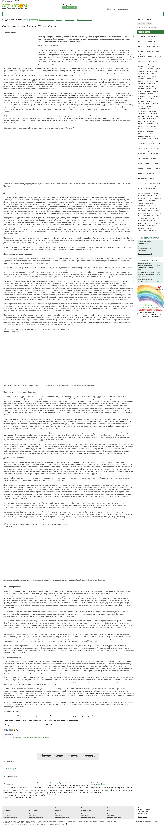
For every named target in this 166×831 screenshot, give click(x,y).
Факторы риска (111, 807)
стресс (149, 64)
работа (153, 76)
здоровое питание (153, 153)
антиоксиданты (142, 208)
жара (139, 44)
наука (139, 99)
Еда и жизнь (6, 807)
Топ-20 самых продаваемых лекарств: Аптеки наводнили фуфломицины (146, 274)
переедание (147, 213)
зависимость (149, 54)
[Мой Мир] (14, 729)
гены (139, 39)
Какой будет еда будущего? (57, 783)
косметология (150, 201)
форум (140, 223)
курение (147, 46)
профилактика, (32, 100)
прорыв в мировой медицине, (115, 73)
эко (159, 218)
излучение (155, 163)
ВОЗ (153, 86)
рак (139, 76)
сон (139, 118)
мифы (155, 156)
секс (157, 51)
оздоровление (142, 143)
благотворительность (144, 193)
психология (149, 69)
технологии (141, 153)
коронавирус (142, 230)
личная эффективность (145, 196)
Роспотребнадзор (149, 41)
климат (151, 66)
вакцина (155, 91)
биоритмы (147, 91)
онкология (141, 131)
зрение (140, 126)
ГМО (150, 138)
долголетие (151, 36)
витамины (150, 131)
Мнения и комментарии (84, 20)
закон (150, 108)
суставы (155, 151)
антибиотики (155, 148)
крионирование (149, 216)
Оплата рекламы (142, 817)
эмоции (145, 158)
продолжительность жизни (146, 136)
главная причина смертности (74, 204)
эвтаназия (150, 173)
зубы (155, 213)
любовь (140, 46)
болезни (156, 96)
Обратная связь (142, 813)
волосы (140, 183)
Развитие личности (86, 812)
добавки (153, 126)
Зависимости (111, 812)
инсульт (145, 44)
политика (154, 158)
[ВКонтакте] (7, 729)
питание (155, 61)
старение (141, 81)
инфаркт (154, 44)
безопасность (153, 113)
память (148, 89)
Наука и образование (46, 20)
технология (141, 116)
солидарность (142, 218)
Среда (109, 810)
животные (147, 223)
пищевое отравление (151, 49)
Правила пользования (144, 809)
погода (140, 163)
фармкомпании (155, 183)
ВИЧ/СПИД (152, 84)
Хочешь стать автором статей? (90, 755)
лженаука (151, 141)
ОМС (145, 99)
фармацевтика (152, 118)
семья (148, 86)
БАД (155, 89)
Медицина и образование (62, 807)
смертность (156, 46)
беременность (142, 166)
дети (139, 41)
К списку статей (10, 761)
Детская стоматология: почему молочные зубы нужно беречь (144, 248)
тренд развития (29, 93)
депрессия (141, 64)
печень (149, 116)
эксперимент (142, 108)
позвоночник (142, 211)
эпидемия (141, 89)
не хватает (108, 593)
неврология (141, 198)
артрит (148, 151)
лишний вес (150, 51)
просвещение (150, 226)
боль (148, 171)
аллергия (155, 103)
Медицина (33, 20)
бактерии (141, 151)
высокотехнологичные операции (94, 292)
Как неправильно (8, 812)
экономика (149, 81)
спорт (148, 61)
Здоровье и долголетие (35, 807)
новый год (141, 161)
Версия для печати (8, 734)
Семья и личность (86, 807)
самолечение (149, 203)
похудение (141, 74)
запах (146, 126)
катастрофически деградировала (66, 95)
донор (139, 49)
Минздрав (147, 146)
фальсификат (142, 138)
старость (151, 99)
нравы (157, 196)
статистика (151, 94)
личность (140, 181)
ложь (149, 206)
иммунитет (141, 133)
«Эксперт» (16, 711)
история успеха (151, 188)
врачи (149, 198)
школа (158, 216)
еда (143, 118)
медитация (153, 71)
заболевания (142, 113)
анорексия (141, 186)
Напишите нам (18, 0)
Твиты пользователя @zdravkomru (147, 27)
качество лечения (68, 679)
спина (150, 211)
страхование (151, 161)
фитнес (149, 56)
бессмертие (150, 181)
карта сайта (8, 1)
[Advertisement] (20, 48)
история (149, 186)
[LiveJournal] (17, 729)
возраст (148, 128)
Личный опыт (69, 20)
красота (140, 203)
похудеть (157, 193)
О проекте (141, 807)
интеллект (141, 228)
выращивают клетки (78, 70)
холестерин (141, 36)
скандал (157, 168)
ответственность (143, 148)
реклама (140, 123)
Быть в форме (33, 810)
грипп (139, 91)
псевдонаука (153, 166)
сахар (149, 96)
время (158, 69)
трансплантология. (114, 290)
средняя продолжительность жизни (104, 102)
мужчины (140, 86)
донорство (149, 101)
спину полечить (54, 59)
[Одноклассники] (12, 729)
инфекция (149, 106)
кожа (139, 158)
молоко (157, 116)
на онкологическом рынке (112, 306)
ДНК (156, 81)
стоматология (142, 191)
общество (145, 76)
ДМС (139, 156)
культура (156, 138)
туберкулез (149, 123)
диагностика (141, 141)
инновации (141, 173)
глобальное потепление (145, 176)
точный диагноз (92, 693)
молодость (153, 208)
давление (149, 168)
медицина (141, 61)
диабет (157, 123)
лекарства (141, 79)
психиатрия (141, 206)
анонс (154, 171)
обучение (152, 218)
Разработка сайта (141, 821)
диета (152, 121)
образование (147, 156)
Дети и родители (86, 810)
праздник (141, 101)
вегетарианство (143, 71)
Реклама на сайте (143, 811)
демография (142, 94)
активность (141, 56)
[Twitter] (10, 729)
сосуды (151, 178)
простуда (141, 128)
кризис (152, 221)
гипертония (141, 96)
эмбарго (149, 228)
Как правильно (7, 810)
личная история (143, 221)
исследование (142, 84)
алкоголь (146, 39)
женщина (141, 168)
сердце (140, 54)
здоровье (141, 51)
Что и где (59, 20)
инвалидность (142, 178)
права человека (143, 121)
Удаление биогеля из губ (145, 254)
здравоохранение (154, 59)
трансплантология (144, 103)
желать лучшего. (75, 102)
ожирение (150, 79)
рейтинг (154, 39)
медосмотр (152, 111)
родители (157, 128)
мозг (146, 183)
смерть (147, 163)
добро (157, 186)
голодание (141, 171)
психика (149, 133)
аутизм (155, 206)
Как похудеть (33, 812)
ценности (152, 143)
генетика (140, 106)
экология (140, 69)
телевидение (142, 111)
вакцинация (152, 230)
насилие (140, 188)
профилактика (151, 74)
